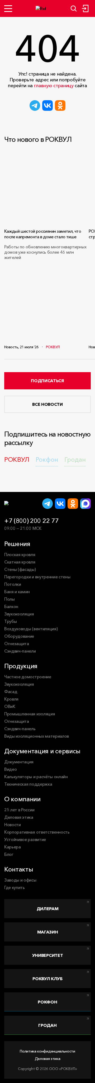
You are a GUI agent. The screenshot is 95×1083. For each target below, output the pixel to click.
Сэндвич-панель (20, 728)
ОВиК (9, 706)
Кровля (11, 699)
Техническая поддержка (28, 784)
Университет (47, 955)
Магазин (47, 932)
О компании (22, 799)
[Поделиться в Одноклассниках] (60, 105)
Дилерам (48, 908)
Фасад (10, 691)
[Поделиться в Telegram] (35, 105)
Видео (10, 769)
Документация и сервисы (42, 751)
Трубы (10, 621)
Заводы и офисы (20, 880)
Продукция (20, 666)
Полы (9, 599)
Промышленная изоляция (29, 713)
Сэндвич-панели (20, 651)
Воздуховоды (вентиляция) (31, 628)
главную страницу (54, 86)
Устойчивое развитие (25, 839)
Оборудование (19, 636)
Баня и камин (17, 591)
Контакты (18, 869)
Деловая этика (18, 817)
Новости (12, 824)
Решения (17, 544)
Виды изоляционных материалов (36, 736)
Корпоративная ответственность (37, 832)
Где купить (14, 887)
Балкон (11, 606)
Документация (19, 761)
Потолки (12, 584)
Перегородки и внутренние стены (37, 576)
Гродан (47, 1025)
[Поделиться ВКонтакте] (47, 105)
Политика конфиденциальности (47, 1051)
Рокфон (47, 1002)
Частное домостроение (27, 676)
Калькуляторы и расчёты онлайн (36, 776)
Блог (8, 854)
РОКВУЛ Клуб (47, 978)
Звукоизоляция (19, 614)
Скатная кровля (19, 562)
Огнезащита (16, 643)
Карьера (12, 846)
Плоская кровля (19, 554)
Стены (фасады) (20, 569)
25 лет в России (19, 809)
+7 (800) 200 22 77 (31, 521)
